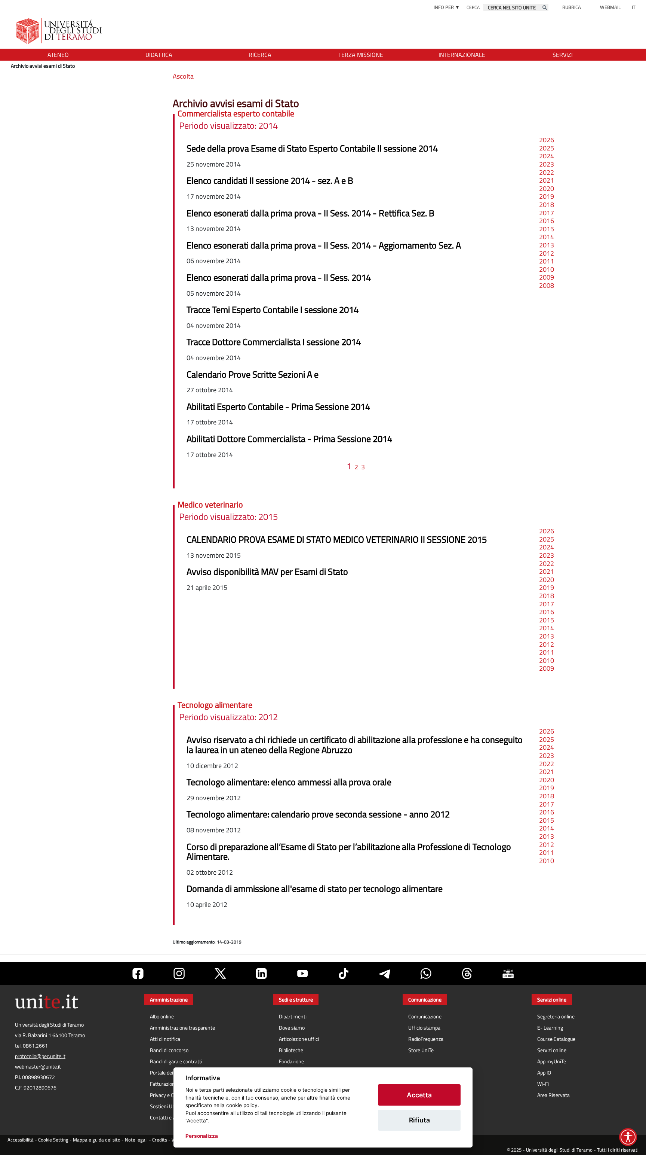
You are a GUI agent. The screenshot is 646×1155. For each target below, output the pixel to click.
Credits (159, 1139)
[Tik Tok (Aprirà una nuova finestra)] (343, 973)
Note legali (136, 1139)
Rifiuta (419, 1120)
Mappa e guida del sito (96, 1139)
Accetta (419, 1095)
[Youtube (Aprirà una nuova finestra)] (302, 973)
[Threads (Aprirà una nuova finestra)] (467, 973)
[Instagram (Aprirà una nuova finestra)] (179, 973)
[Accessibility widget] (628, 1137)
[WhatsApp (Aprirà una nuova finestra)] (425, 973)
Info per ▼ (447, 7)
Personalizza (201, 1136)
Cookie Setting (53, 1139)
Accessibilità (20, 1139)
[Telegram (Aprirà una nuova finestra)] (384, 973)
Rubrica (571, 7)
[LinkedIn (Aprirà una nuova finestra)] (261, 973)
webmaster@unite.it (38, 1067)
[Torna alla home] (59, 31)
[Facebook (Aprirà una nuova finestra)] (138, 973)
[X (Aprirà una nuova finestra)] (220, 973)
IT (634, 7)
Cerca (473, 7)
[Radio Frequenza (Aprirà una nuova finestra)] (508, 973)
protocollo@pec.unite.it (40, 1056)
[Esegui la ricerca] (544, 7)
